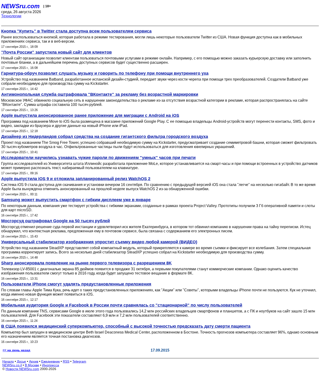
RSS (66, 361)
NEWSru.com (20, 6)
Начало (8, 361)
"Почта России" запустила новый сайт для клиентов (56, 52)
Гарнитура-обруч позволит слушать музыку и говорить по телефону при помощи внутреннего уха (104, 73)
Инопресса (50, 365)
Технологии (11, 16)
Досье (21, 361)
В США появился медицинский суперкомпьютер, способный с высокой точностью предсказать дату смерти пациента (125, 326)
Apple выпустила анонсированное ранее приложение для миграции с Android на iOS (90, 115)
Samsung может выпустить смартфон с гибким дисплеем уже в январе (76, 199)
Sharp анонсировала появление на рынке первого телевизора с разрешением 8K (86, 263)
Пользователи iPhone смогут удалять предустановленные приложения (76, 284)
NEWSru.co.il (12, 365)
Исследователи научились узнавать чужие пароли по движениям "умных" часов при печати (98, 157)
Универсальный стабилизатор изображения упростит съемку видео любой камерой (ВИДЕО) (99, 242)
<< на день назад (16, 350)
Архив (33, 361)
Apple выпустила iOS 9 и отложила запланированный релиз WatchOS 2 (75, 178)
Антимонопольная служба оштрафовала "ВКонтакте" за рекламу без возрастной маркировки (99, 94)
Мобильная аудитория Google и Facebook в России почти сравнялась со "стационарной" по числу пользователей (121, 305)
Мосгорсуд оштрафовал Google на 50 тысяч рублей (55, 221)
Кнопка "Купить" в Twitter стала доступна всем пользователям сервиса (76, 31)
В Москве (32, 365)
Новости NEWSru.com (22, 369)
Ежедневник (50, 361)
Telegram (79, 361)
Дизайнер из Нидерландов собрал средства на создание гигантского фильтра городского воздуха (104, 136)
